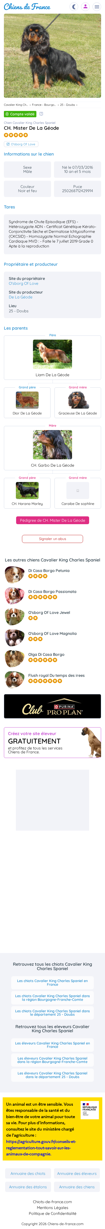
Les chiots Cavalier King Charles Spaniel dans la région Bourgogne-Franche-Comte (52, 998)
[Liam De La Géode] (52, 354)
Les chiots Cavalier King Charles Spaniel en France (52, 982)
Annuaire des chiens (77, 1186)
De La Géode (20, 297)
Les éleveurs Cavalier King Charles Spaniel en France (52, 1045)
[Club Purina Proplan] (52, 706)
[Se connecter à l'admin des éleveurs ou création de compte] (85, 6)
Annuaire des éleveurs (77, 1173)
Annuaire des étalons (28, 1186)
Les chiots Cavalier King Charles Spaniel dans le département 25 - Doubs (52, 1013)
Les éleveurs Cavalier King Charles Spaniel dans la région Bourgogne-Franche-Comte (52, 1060)
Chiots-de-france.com (52, 1201)
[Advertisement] (52, 800)
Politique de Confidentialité (52, 1213)
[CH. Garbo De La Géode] (52, 444)
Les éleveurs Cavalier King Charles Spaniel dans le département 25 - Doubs (52, 1075)
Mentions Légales (52, 1207)
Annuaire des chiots (27, 1173)
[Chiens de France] (27, 6)
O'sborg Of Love (23, 144)
